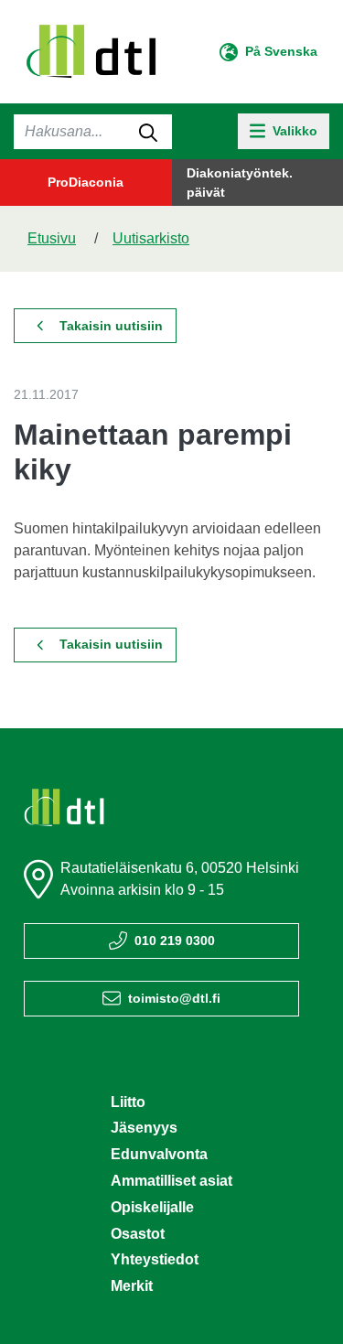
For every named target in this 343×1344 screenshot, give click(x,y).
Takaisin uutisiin (111, 325)
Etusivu (51, 238)
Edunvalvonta (159, 1154)
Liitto (128, 1102)
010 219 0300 (174, 940)
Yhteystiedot (154, 1259)
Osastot (138, 1234)
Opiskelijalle (152, 1207)
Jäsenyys (144, 1127)
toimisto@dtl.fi (174, 998)
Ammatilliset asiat (171, 1180)
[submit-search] (148, 131)
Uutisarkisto (151, 238)
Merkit (132, 1286)
